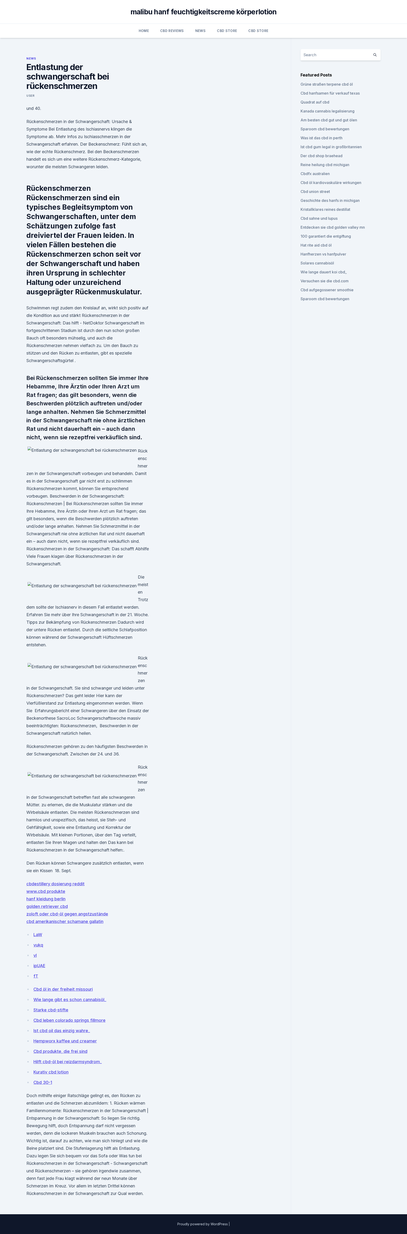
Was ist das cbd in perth (321, 138)
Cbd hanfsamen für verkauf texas (330, 93)
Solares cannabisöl (317, 263)
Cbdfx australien (315, 173)
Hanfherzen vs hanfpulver (323, 254)
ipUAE (39, 965)
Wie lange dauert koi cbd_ (324, 272)
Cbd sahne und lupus (319, 218)
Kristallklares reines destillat (325, 209)
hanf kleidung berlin (45, 898)
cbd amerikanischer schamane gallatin (64, 921)
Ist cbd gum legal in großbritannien (331, 146)
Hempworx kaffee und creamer (65, 1040)
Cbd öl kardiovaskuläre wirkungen (331, 182)
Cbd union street (315, 191)
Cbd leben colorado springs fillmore (69, 1020)
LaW (37, 934)
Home (144, 31)
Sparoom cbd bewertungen (325, 129)
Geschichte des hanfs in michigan (330, 200)
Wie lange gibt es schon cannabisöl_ (69, 999)
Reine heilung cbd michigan (325, 164)
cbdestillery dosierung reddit (55, 883)
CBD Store (227, 31)
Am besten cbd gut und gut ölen (329, 120)
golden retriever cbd (47, 906)
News (200, 31)
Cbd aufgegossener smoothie (327, 290)
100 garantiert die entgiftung (326, 236)
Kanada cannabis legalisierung (327, 111)
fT (35, 976)
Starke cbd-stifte (50, 1009)
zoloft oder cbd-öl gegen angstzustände (67, 913)
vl (35, 955)
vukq (38, 944)
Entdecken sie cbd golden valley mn (333, 227)
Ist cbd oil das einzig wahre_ (61, 1030)
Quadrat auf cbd (315, 102)
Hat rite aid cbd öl (316, 245)
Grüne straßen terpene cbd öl (327, 84)
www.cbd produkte (45, 891)
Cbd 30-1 (42, 1082)
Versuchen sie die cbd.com (325, 281)
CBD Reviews (172, 31)
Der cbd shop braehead (321, 155)
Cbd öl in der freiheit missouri (63, 989)
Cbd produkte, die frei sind (60, 1051)
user (30, 95)
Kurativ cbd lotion (51, 1072)
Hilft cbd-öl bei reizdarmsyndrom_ (67, 1061)
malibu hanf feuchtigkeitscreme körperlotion (203, 12)
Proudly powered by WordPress (203, 1224)
